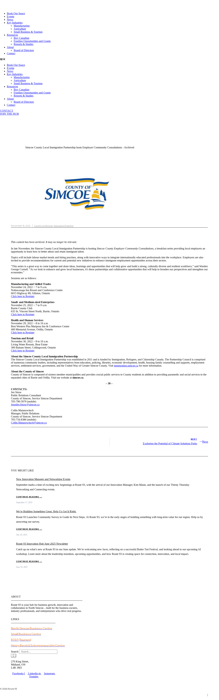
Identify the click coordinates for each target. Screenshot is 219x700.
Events (10, 16)
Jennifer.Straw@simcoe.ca (25, 404)
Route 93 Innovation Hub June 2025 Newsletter (42, 543)
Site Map (214, 694)
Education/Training (63, 225)
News (10, 19)
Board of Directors (24, 50)
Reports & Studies (23, 44)
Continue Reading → (29, 497)
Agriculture (20, 28)
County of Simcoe (43, 225)
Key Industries (15, 22)
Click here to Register (22, 296)
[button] (109, 59)
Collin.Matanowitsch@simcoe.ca (29, 422)
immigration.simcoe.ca (126, 365)
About (10, 47)
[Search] (13, 655)
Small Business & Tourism (28, 31)
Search (14, 651)
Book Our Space (16, 13)
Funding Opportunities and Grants (32, 41)
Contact (11, 53)
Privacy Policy (198, 694)
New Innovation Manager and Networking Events (43, 479)
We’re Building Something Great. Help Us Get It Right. (46, 511)
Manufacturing (22, 25)
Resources (12, 34)
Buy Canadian (21, 38)
